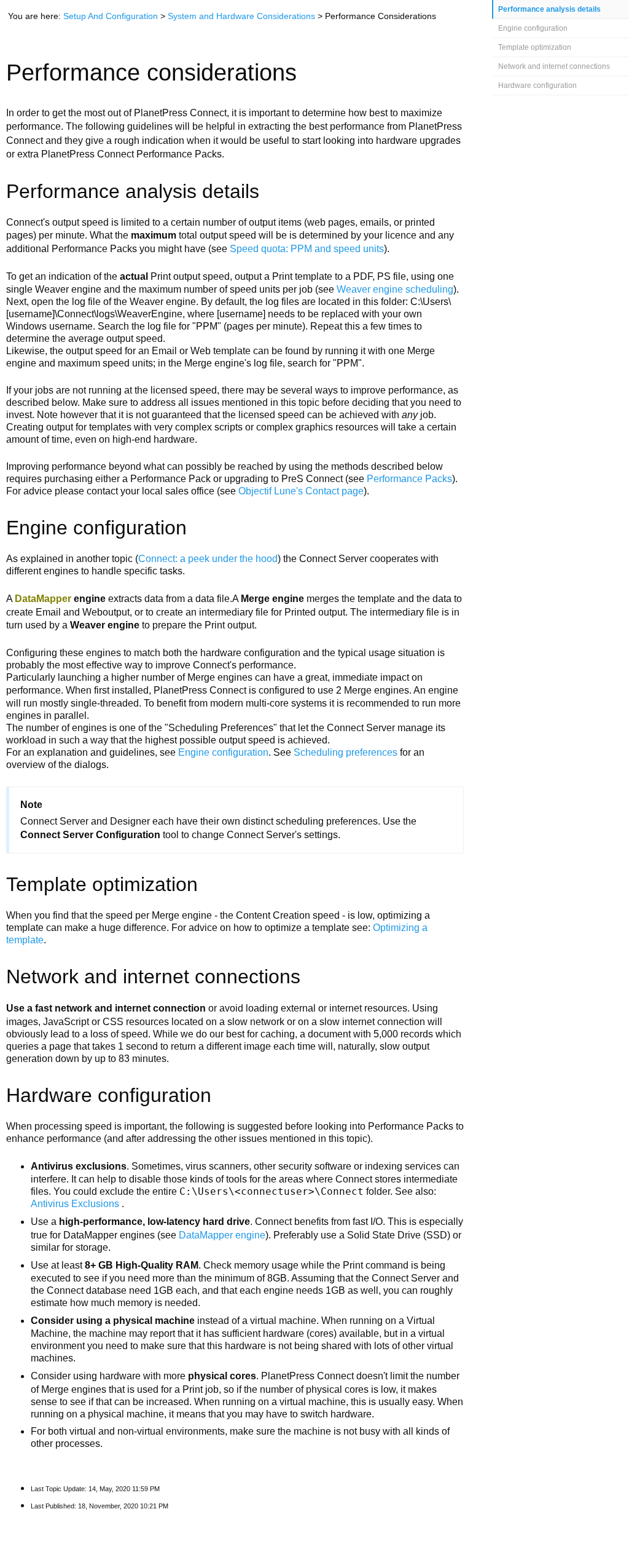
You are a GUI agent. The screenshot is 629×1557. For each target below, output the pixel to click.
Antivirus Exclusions (76, 1203)
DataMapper (43, 598)
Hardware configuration (537, 85)
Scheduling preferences (345, 752)
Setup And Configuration (110, 16)
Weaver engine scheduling (395, 289)
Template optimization (534, 47)
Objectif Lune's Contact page (301, 491)
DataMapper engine (222, 1235)
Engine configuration (533, 28)
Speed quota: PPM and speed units (307, 249)
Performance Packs (409, 478)
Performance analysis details (549, 9)
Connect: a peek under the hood (208, 558)
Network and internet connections (554, 66)
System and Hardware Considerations (241, 16)
